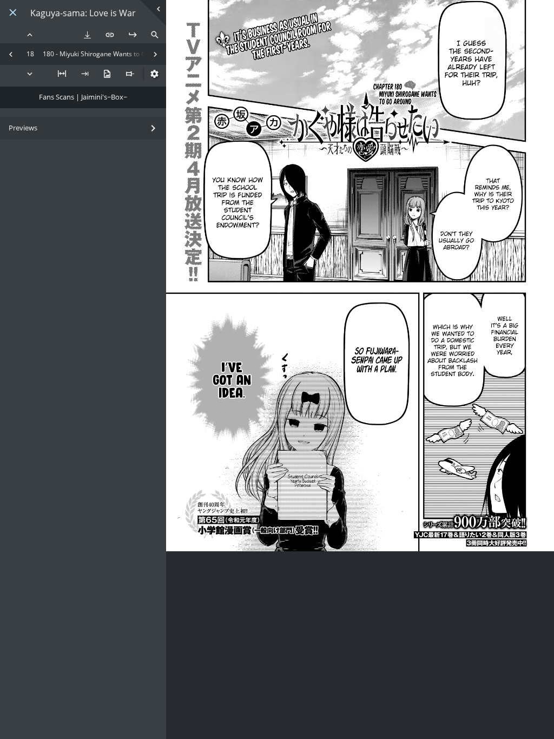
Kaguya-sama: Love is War (83, 13)
